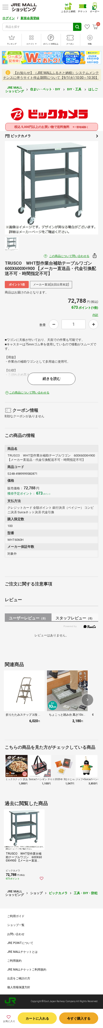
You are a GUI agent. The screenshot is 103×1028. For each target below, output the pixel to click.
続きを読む (52, 379)
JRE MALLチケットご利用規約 (26, 969)
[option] (51, 187)
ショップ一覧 (15, 925)
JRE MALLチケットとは (22, 952)
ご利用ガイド (15, 916)
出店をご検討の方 (18, 978)
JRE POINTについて (20, 943)
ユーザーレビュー (28, 618)
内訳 (95, 315)
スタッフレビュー (75, 618)
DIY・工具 (74, 89)
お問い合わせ (15, 934)
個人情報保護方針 (18, 987)
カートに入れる (37, 1018)
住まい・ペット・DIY (45, 89)
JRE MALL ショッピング (14, 89)
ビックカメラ (20, 136)
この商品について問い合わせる (69, 256)
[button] (87, 700)
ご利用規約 (14, 960)
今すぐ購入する (79, 1018)
